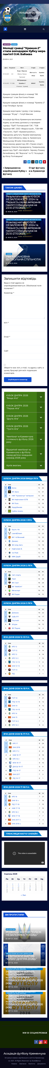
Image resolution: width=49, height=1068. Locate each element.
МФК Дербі (16, 557)
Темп (14, 579)
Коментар (9, 293)
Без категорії (10, 929)
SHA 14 (14, 706)
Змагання (7, 44)
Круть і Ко (16, 529)
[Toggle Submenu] (41, 397)
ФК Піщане (16, 628)
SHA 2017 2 (16, 820)
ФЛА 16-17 (17, 763)
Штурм (14, 624)
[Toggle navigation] (25, 29)
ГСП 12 (14, 650)
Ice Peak (15, 553)
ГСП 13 (14, 670)
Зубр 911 (15, 617)
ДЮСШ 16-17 (18, 767)
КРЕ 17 (15, 743)
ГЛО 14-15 (16, 709)
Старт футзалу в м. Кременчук (37, 169)
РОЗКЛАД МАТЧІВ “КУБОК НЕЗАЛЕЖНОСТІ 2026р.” (23, 933)
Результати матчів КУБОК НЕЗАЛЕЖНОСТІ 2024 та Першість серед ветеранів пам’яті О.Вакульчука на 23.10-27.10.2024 (23, 202)
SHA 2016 (16, 747)
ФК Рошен (16, 594)
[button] (44, 29)
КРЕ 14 (14, 713)
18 (12, 888)
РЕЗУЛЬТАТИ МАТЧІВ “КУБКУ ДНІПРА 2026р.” (19, 953)
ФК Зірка (15, 492)
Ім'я (6, 322)
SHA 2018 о (16, 824)
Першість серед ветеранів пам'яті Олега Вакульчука (23, 194)
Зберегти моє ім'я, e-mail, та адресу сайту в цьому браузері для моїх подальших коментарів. (24, 370)
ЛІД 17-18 (15, 804)
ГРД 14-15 (16, 702)
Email (7, 337)
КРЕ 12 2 (15, 658)
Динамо (15, 541)
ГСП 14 (14, 698)
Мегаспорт (16, 590)
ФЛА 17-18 (16, 816)
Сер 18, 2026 (13, 963)
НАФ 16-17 (17, 755)
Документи (41, 1064)
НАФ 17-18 (16, 808)
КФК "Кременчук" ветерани (23, 496)
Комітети (31, 1064)
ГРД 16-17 (17, 770)
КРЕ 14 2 (15, 725)
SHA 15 (14, 717)
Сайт (6, 351)
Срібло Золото (17, 511)
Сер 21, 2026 (13, 939)
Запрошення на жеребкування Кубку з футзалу (15, 170)
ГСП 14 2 (15, 721)
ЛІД (13, 674)
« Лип (23, 895)
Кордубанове (17, 507)
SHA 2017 (16, 774)
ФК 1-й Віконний (18, 537)
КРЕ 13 (14, 654)
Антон (14, 488)
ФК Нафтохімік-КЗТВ (20, 499)
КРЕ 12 (14, 647)
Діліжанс (15, 613)
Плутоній (15, 620)
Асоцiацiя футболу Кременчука (25, 1053)
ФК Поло (15, 503)
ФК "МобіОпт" (17, 587)
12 (18, 886)
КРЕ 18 (14, 797)
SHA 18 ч (15, 800)
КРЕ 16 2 (16, 759)
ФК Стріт (15, 583)
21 (30, 888)
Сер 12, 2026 (13, 1011)
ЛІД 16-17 (16, 778)
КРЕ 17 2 (16, 751)
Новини (14, 44)
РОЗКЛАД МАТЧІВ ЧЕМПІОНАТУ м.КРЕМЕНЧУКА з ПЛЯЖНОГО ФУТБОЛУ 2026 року (21, 992)
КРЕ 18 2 (15, 812)
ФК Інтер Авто (17, 545)
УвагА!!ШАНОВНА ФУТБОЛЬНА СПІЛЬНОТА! (23, 258)
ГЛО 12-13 (16, 662)
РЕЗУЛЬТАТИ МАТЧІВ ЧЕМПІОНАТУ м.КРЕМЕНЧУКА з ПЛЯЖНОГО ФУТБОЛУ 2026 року (21, 968)
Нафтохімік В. (17, 549)
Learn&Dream (17, 533)
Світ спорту (16, 575)
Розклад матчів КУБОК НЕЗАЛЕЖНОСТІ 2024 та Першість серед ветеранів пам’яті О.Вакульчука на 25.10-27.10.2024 (23, 228)
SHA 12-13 (16, 666)
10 (7, 886)
